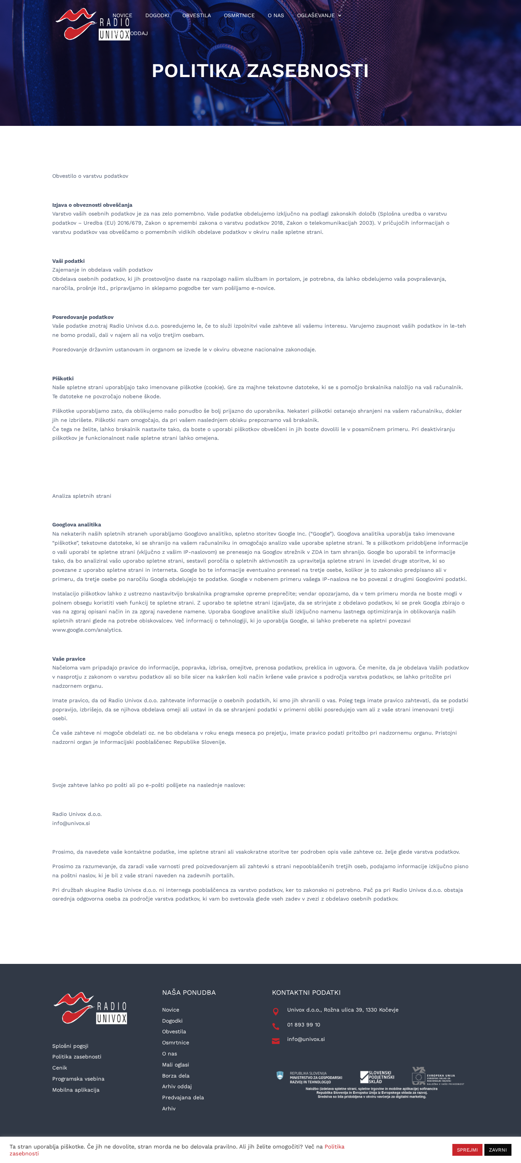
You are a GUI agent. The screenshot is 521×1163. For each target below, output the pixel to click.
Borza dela (176, 1076)
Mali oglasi (175, 1065)
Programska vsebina (78, 1079)
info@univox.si (306, 1039)
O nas (276, 15)
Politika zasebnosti (76, 1057)
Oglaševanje (316, 15)
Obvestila (196, 15)
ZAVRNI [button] (498, 1150)
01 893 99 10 (303, 1024)
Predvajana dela (183, 1097)
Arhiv (168, 1108)
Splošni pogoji (70, 1046)
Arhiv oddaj (130, 33)
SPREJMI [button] (467, 1150)
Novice (122, 15)
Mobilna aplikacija (76, 1090)
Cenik (59, 1068)
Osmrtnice (239, 15)
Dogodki (157, 15)
